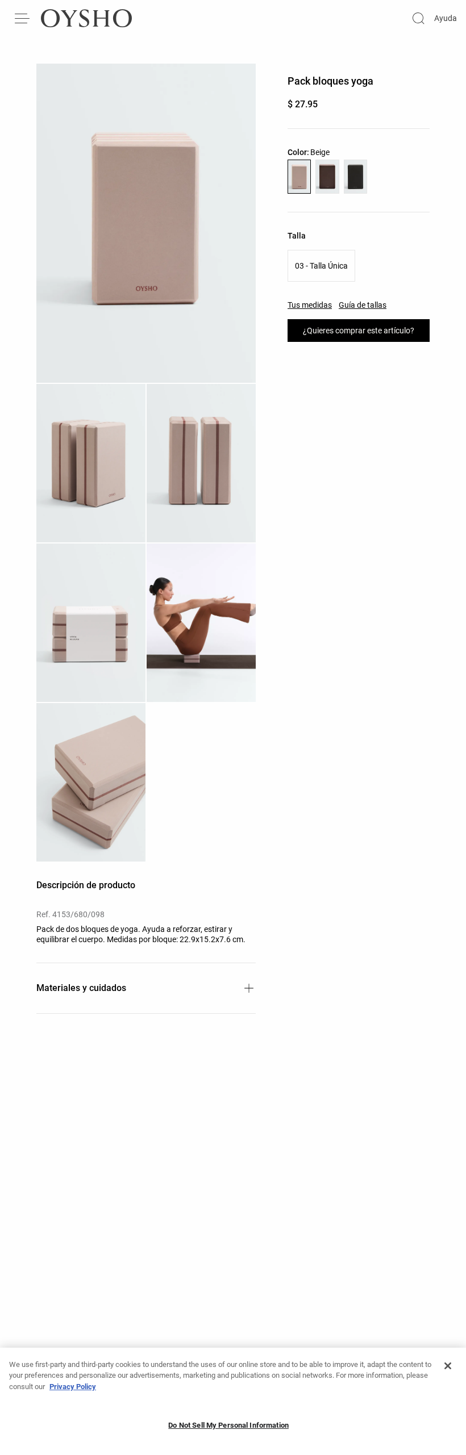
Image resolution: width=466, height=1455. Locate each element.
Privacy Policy (72, 1386)
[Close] (447, 1365)
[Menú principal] (23, 18)
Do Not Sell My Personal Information (228, 1425)
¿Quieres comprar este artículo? (358, 330)
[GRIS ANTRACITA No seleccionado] (355, 177)
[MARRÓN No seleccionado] (327, 177)
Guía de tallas (362, 305)
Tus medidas (310, 305)
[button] (146, 223)
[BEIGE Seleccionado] (299, 177)
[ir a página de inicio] (86, 18)
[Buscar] (418, 18)
